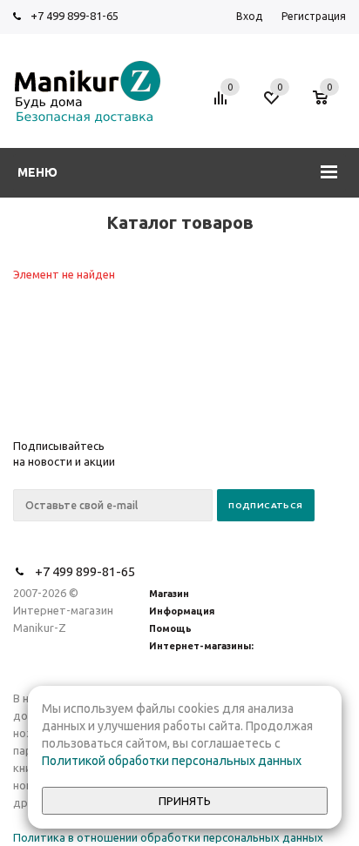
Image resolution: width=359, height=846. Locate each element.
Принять (185, 801)
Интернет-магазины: (201, 646)
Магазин (169, 593)
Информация (181, 611)
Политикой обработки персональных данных (171, 761)
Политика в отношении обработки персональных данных (168, 837)
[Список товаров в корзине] (329, 106)
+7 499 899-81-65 (74, 16)
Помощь (170, 628)
